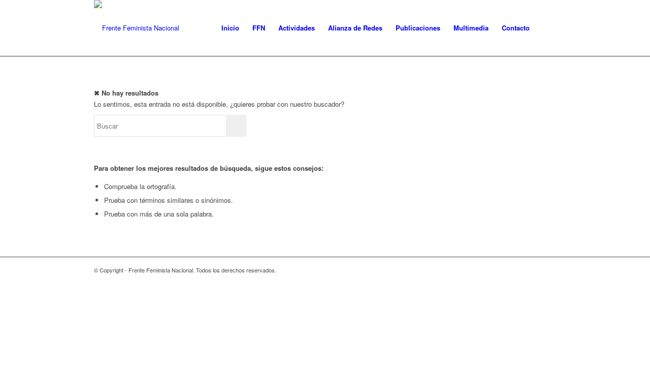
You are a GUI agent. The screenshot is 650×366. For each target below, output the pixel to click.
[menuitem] (230, 28)
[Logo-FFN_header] (136, 28)
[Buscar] (546, 28)
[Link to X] (548, 270)
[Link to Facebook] (533, 270)
